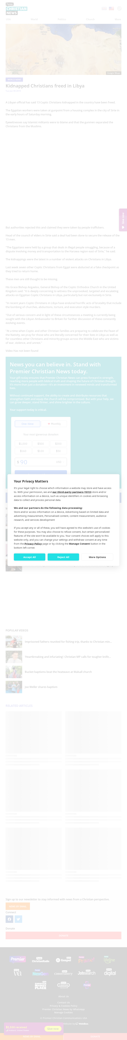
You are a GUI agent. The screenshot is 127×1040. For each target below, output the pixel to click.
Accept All (29, 557)
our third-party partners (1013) (71, 491)
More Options (97, 557)
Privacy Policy (33, 543)
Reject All (63, 557)
